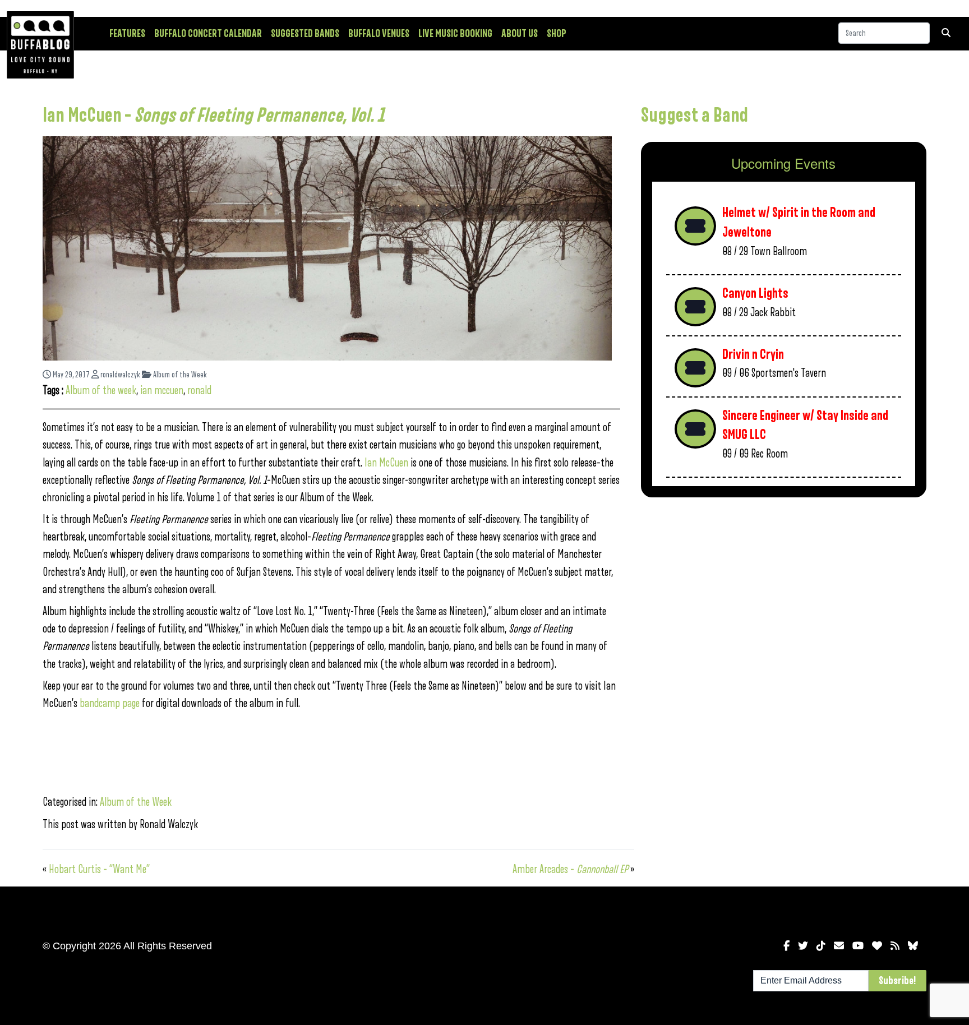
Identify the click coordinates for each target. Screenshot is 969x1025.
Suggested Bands (305, 33)
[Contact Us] (839, 946)
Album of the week (101, 390)
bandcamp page (110, 703)
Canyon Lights (755, 294)
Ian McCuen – (214, 115)
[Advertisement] (783, 593)
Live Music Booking (455, 33)
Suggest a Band (694, 115)
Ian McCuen (385, 463)
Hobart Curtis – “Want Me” (99, 869)
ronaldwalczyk (119, 375)
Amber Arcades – (570, 869)
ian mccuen (161, 390)
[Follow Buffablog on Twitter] (803, 946)
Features (127, 33)
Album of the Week (179, 375)
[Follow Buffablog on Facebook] (786, 946)
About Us (519, 33)
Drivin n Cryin (753, 355)
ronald (199, 390)
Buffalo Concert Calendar (208, 33)
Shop (556, 33)
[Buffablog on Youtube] (858, 946)
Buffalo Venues (378, 33)
